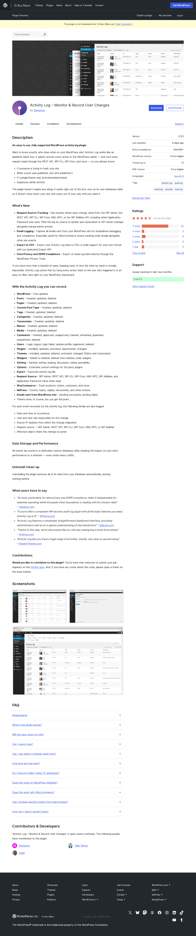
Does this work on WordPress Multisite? (34, 782)
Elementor (39, 110)
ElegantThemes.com (30, 543)
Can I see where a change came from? (34, 753)
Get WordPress (181, 5)
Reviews (35, 123)
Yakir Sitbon (81, 845)
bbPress (157, 894)
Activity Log (167, 183)
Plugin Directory (20, 15)
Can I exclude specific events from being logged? (40, 802)
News (15, 890)
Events (120, 890)
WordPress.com (161, 885)
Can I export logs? (22, 744)
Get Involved (123, 885)
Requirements (19, 715)
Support (179, 123)
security (169, 189)
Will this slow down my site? (28, 734)
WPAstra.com (47, 516)
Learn (85, 885)
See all (180, 253)
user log (179, 189)
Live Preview (175, 108)
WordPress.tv (90, 899)
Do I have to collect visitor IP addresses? (35, 773)
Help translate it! (124, 24)
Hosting (16, 894)
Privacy (16, 899)
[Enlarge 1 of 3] (62, 593)
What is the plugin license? (27, 725)
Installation (53, 123)
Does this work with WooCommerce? (33, 792)
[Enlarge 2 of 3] (119, 593)
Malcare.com (106, 525)
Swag (121, 899)
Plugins (50, 894)
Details (19, 123)
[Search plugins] (45, 34)
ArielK (22, 853)
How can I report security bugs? (30, 811)
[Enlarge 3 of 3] (119, 629)
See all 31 (179, 176)
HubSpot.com (26, 506)
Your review (138, 253)
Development (73, 123)
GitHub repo (37, 567)
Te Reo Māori (47, 916)
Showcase (52, 885)
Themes (51, 890)
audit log (179, 183)
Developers (88, 894)
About (15, 885)
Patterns (51, 899)
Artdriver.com (26, 534)
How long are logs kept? (26, 763)
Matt (155, 890)
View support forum (143, 286)
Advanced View (141, 197)
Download (156, 108)
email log (159, 189)
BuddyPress (159, 899)
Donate (122, 894)
